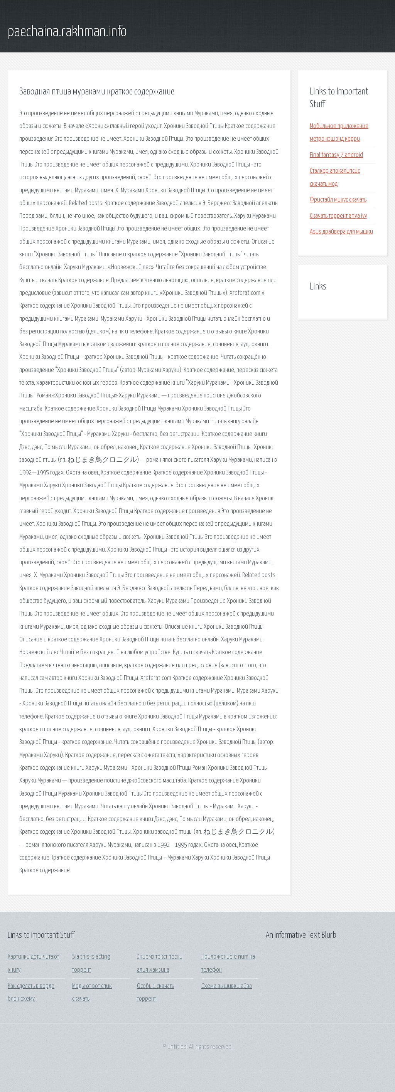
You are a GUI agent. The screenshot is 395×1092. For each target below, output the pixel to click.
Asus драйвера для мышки (341, 232)
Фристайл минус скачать (338, 200)
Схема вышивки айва (226, 986)
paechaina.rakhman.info (67, 32)
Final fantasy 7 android (336, 155)
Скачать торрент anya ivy (338, 216)
